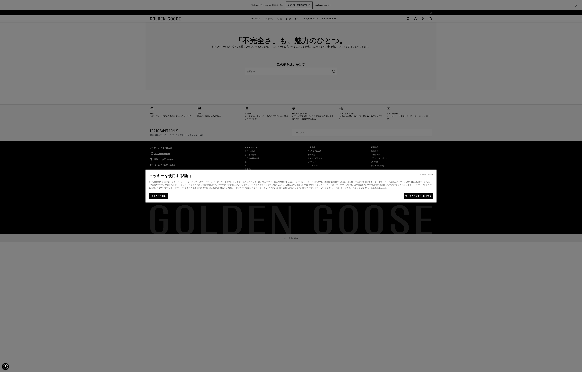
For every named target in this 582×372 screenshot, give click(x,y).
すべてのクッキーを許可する (418, 195)
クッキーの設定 (159, 195)
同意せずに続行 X (426, 174)
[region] (291, 185)
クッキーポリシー (378, 187)
